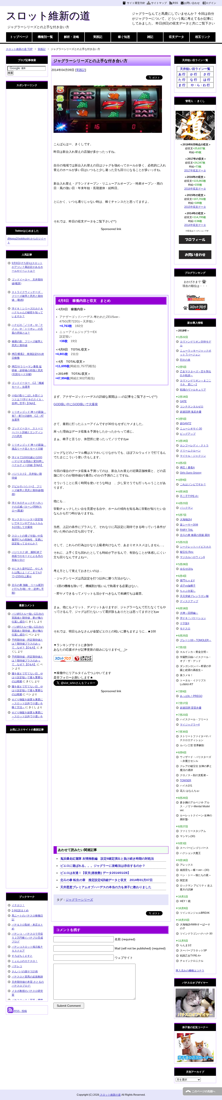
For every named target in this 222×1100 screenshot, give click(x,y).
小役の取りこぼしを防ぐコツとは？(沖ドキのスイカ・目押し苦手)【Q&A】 (28, 399)
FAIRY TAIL (186, 529)
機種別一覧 (45, 37)
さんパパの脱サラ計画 (25, 971)
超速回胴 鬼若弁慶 (190, 411)
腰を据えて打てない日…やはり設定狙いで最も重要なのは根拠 (27, 677)
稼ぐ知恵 (124, 37)
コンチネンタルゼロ (191, 406)
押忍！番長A (187, 467)
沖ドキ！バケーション (193, 618)
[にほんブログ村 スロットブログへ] (197, 308)
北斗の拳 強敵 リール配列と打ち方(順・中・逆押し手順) (28, 589)
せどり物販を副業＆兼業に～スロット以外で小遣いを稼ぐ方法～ (27, 703)
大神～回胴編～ (189, 612)
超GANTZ (185, 423)
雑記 (150, 37)
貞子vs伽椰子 (188, 585)
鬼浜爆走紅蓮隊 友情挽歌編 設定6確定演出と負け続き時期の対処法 (107, 858)
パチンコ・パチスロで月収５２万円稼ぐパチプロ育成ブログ (27, 937)
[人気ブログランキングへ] (195, 299)
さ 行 (206, 74)
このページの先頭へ (203, 1091)
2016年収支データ (195, 188)
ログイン (211, 3)
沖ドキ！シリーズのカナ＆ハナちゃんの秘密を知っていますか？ (27, 312)
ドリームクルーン (190, 450)
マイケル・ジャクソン (193, 455)
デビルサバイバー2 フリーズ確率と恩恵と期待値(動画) (28, 490)
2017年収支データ (195, 170)
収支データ (176, 37)
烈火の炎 (185, 359)
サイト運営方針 (136, 3)
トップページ (19, 37)
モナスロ (185, 628)
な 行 (193, 79)
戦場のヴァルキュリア (193, 389)
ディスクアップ (189, 601)
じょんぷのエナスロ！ (25, 961)
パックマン (186, 507)
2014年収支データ (195, 225)
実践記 (97, 37)
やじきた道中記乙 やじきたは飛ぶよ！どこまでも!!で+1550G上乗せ (27, 572)
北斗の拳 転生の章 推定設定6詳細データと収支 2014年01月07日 (108, 880)
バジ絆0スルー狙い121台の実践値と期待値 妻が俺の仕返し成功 (28, 617)
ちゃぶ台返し (188, 590)
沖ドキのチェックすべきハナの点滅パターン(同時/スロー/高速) (27, 506)
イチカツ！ (18, 905)
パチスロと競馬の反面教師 (27, 976)
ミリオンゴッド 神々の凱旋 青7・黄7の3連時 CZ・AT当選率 (29, 415)
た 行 (181, 79)
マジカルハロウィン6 (192, 557)
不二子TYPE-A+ (189, 496)
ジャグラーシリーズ (79, 899)
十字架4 (184, 623)
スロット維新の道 (48, 15)
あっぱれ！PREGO (191, 696)
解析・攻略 (71, 37)
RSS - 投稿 (20, 1011)
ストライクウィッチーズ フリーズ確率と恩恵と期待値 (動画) (27, 296)
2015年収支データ (195, 206)
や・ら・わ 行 (200, 85)
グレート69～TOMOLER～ (195, 640)
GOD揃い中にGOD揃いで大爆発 (76, 404)
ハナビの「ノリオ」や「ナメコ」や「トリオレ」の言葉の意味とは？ (27, 328)
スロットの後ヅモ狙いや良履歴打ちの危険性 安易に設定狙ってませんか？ (27, 539)
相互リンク (202, 37)
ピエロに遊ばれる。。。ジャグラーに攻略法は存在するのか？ (102, 865)
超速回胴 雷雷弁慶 (190, 707)
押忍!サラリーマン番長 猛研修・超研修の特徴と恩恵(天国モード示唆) (27, 370)
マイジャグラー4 (190, 724)
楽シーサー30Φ (189, 524)
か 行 (193, 74)
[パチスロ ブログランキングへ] (83, 659)
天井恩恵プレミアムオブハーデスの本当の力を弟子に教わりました (105, 887)
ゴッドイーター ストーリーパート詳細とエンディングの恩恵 (27, 432)
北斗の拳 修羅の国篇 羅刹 (195, 535)
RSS (175, 3)
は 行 (206, 79)
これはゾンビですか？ (193, 484)
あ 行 (181, 74)
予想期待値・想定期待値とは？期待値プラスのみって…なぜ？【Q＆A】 (27, 643)
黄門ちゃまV (187, 580)
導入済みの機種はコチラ (190, 970)
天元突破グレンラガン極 (194, 596)
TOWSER (185, 780)
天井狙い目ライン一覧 (195, 69)
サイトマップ (159, 3)
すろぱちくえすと (22, 955)
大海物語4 (186, 519)
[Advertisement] (111, 261)
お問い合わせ (192, 3)
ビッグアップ (188, 433)
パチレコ (17, 966)
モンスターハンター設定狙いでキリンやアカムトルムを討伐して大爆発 (27, 523)
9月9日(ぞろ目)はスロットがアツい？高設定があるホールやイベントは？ (27, 267)
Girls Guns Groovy (190, 472)
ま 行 (181, 85)
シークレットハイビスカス (195, 546)
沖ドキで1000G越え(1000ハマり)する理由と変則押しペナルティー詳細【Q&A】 (28, 461)
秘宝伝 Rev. (187, 551)
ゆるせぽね (186, 568)
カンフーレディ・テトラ (194, 445)
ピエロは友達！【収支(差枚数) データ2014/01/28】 (95, 873)
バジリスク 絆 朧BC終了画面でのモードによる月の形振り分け (27, 556)
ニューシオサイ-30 (191, 428)
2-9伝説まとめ (20, 910)
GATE (183, 401)
